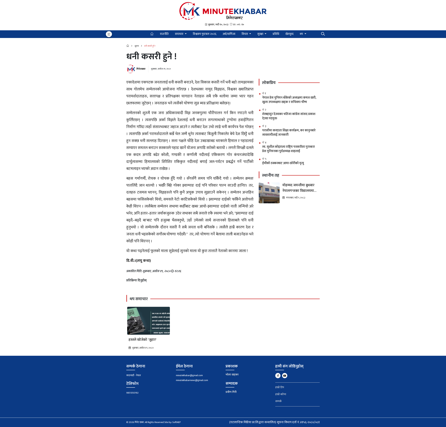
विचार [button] (245, 34)
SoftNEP (176, 422)
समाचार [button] (179, 34)
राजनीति (164, 34)
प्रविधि (276, 34)
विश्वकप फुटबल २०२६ (204, 34)
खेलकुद (289, 34)
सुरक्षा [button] (260, 34)
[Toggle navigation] (109, 34)
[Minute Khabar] (223, 10)
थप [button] (302, 34)
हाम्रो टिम (279, 387)
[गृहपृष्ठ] (152, 34)
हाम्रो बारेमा (280, 394)
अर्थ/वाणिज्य (229, 34)
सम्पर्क (278, 401)
